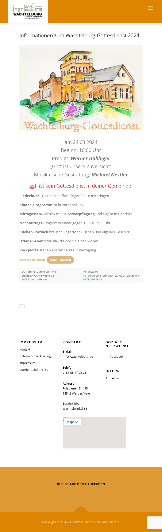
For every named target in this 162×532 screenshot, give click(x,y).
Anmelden (113, 378)
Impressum (27, 363)
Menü (150, 8)
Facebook (116, 357)
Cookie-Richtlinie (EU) (34, 370)
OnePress (77, 522)
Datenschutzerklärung (35, 356)
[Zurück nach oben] (81, 512)
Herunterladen (60, 260)
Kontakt (24, 349)
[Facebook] (81, 493)
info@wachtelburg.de (78, 357)
